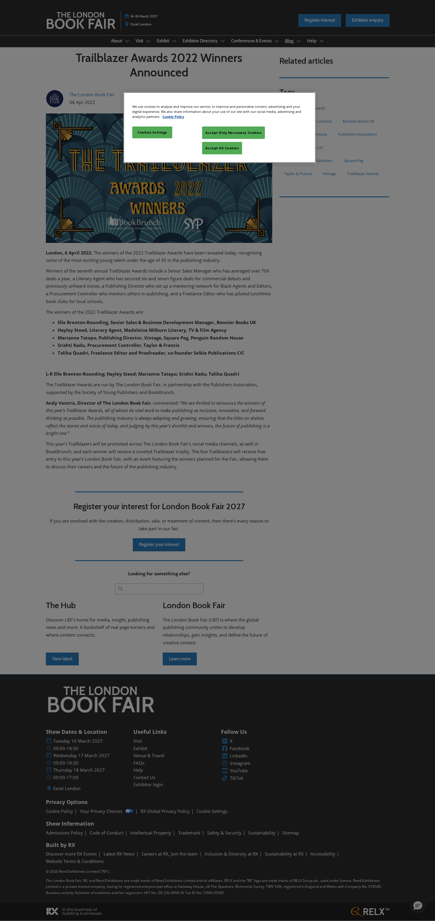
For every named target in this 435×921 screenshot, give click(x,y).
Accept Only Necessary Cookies (233, 132)
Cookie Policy (173, 116)
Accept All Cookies (222, 148)
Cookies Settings (152, 132)
